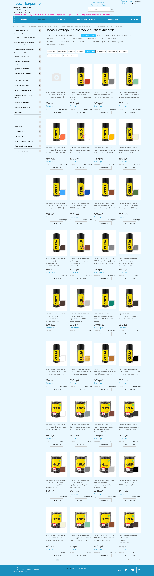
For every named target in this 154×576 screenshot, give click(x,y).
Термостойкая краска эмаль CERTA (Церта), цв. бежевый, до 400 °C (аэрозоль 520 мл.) (129, 150)
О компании (112, 19)
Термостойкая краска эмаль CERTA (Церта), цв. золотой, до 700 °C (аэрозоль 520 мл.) (81, 372)
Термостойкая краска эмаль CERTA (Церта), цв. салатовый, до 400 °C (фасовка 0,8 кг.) (80, 538)
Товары (68, 568)
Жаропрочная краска (81, 41)
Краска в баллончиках (56, 38)
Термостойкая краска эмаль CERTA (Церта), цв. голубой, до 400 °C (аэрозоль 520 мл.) (56, 205)
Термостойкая (51, 51)
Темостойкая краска (55, 35)
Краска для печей (88, 35)
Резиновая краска (21, 81)
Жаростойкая (90, 51)
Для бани (71, 51)
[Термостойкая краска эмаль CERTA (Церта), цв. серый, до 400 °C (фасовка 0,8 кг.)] (81, 409)
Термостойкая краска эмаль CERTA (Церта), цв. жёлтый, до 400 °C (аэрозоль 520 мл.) (105, 150)
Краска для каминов (105, 35)
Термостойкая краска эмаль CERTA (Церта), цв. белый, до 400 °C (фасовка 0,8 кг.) (56, 427)
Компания (76, 568)
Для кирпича (62, 51)
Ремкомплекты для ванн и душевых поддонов (24, 51)
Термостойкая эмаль (74, 38)
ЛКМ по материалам (22, 107)
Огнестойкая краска (99, 41)
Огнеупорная (101, 51)
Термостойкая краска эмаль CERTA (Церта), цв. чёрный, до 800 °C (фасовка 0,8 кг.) (129, 482)
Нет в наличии (56, 112)
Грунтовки (18, 112)
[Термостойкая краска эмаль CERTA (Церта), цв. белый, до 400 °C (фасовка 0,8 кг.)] (56, 409)
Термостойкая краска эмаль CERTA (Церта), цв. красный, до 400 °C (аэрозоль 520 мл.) (56, 95)
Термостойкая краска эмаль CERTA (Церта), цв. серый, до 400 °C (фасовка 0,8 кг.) (80, 427)
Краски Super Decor (21, 85)
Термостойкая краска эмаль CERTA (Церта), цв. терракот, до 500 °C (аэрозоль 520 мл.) (104, 205)
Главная (24, 19)
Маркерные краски (21, 57)
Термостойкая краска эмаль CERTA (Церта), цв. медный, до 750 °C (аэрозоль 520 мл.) (105, 372)
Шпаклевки (18, 117)
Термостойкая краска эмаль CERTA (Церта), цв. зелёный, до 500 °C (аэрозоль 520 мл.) (129, 205)
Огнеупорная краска (92, 38)
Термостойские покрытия (23, 141)
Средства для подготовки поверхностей (24, 44)
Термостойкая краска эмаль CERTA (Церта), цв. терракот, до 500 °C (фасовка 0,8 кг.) (104, 538)
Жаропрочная (112, 51)
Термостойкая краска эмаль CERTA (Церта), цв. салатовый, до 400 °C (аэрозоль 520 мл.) (129, 95)
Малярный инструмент (23, 146)
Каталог (41, 19)
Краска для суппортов (117, 41)
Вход (104, 5)
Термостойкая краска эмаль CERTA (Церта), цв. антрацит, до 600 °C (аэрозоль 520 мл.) (129, 316)
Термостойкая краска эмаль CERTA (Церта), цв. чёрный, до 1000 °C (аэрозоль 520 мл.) (129, 372)
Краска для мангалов (122, 35)
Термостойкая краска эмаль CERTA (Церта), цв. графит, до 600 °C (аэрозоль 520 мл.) (104, 261)
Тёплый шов (18, 127)
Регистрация (96, 5)
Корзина (129, 2)
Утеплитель (18, 136)
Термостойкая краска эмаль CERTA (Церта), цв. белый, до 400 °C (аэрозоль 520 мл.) (80, 150)
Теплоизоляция (20, 131)
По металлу (80, 51)
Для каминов (123, 51)
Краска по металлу (71, 35)
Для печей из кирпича (54, 55)
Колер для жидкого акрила (24, 38)
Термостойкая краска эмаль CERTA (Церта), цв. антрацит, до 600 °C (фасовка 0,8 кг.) (129, 427)
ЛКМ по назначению (22, 102)
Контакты (133, 19)
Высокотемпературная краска (59, 41)
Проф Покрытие (18, 568)
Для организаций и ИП (85, 19)
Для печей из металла (70, 55)
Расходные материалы (23, 151)
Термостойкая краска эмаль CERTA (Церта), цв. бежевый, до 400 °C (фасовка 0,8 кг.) (56, 538)
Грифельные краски (21, 69)
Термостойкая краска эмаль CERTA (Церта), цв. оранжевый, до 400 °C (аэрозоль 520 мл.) (56, 150)
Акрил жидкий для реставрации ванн (21, 32)
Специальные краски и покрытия (23, 96)
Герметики (18, 122)
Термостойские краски (22, 90)
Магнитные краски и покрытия (22, 63)
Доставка (60, 19)
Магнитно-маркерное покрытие (22, 75)
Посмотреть (50, 106)
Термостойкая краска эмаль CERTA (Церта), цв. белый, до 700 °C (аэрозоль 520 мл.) (56, 372)
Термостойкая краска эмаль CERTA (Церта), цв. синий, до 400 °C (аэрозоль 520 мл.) (80, 205)
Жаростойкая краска (110, 38)
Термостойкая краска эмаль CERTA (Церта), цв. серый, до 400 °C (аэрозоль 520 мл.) (104, 95)
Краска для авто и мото (56, 44)
